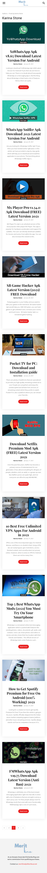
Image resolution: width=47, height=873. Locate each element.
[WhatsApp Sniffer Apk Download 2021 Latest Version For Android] (23, 111)
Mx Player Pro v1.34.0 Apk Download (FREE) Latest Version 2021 (23, 211)
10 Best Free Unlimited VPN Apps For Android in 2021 (23, 530)
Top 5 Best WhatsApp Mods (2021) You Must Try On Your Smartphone (23, 610)
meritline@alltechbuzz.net (27, 864)
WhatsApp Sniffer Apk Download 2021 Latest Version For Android (23, 133)
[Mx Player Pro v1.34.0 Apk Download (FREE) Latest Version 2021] (23, 189)
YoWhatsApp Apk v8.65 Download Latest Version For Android (23, 56)
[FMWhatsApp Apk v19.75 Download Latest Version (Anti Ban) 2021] (23, 752)
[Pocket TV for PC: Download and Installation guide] (23, 344)
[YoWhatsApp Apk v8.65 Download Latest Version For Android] (23, 33)
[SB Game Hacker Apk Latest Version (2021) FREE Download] (23, 267)
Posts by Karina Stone (16, 14)
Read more (23, 87)
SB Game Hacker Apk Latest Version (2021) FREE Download (23, 289)
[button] (44, 3)
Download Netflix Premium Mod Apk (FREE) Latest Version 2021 (23, 450)
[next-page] (23, 828)
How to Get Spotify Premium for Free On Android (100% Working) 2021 (23, 695)
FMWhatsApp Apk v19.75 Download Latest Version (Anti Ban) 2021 (23, 777)
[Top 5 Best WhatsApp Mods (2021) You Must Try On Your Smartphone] (23, 585)
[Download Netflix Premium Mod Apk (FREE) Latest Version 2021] (23, 425)
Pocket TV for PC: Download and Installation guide (23, 367)
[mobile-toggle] (4, 3)
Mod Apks (23, 42)
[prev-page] (4, 828)
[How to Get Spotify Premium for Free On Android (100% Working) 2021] (23, 670)
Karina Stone (17, 64)
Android (23, 198)
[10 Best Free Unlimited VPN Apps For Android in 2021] (23, 507)
